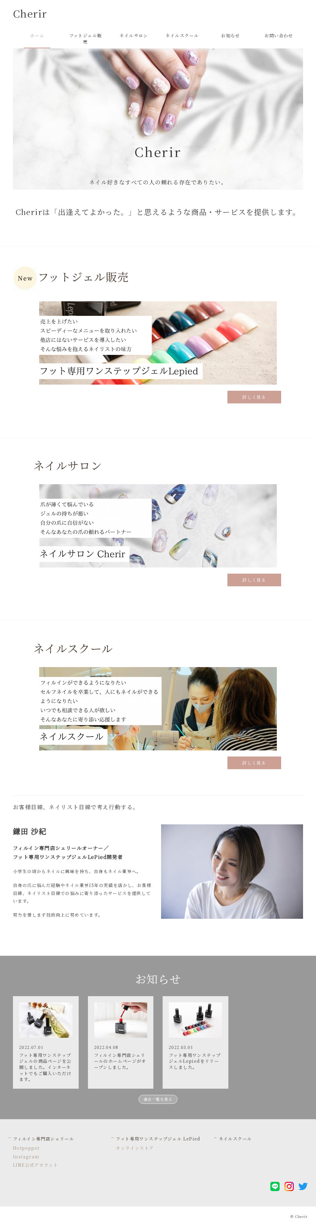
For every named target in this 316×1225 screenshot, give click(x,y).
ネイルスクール (235, 1139)
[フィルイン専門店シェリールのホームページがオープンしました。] (121, 1019)
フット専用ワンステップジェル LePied (158, 1139)
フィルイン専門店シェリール (43, 1139)
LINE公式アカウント (35, 1165)
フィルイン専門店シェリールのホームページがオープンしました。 (120, 1061)
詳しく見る (254, 397)
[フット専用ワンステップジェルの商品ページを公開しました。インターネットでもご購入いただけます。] (46, 1019)
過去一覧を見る (158, 1099)
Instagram (26, 1156)
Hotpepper (26, 1148)
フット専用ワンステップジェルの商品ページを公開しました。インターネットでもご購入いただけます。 (45, 1067)
